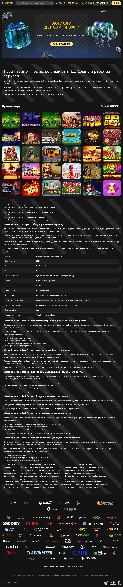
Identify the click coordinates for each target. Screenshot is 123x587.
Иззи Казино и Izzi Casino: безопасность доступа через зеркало (28, 220)
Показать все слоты (110, 106)
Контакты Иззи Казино (76, 566)
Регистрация (102, 3)
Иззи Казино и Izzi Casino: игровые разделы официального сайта (28, 212)
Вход (116, 3)
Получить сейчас (61, 44)
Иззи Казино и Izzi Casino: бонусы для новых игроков (24, 215)
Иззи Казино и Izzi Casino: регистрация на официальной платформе (29, 207)
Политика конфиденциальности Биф (51, 566)
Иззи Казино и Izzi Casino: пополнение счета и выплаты (25, 217)
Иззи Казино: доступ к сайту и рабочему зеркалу (22, 205)
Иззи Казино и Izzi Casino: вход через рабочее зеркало (24, 210)
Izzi (8, 3)
